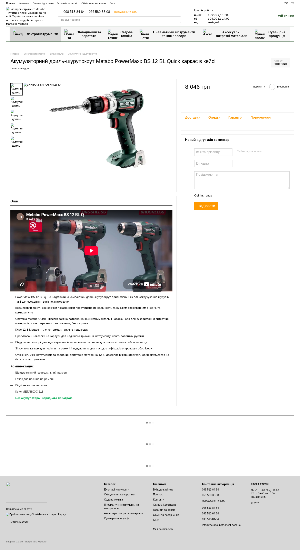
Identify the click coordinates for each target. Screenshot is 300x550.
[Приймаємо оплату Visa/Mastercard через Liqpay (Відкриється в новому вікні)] (36, 514)
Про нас (11, 3)
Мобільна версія (19, 521)
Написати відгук (19, 68)
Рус (292, 3)
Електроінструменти (41, 34)
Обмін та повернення (93, 3)
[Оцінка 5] (245, 195)
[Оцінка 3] (232, 195)
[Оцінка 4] (238, 195)
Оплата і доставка (43, 3)
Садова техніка (126, 34)
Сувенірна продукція (276, 34)
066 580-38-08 (99, 11)
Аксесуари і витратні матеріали (231, 34)
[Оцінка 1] (219, 195)
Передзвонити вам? (125, 11)
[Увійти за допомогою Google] (272, 151)
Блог (112, 3)
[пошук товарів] (177, 19)
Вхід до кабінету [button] (163, 489)
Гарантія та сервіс (67, 3)
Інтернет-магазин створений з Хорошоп (26, 541)
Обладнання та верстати (89, 34)
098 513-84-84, (74, 11)
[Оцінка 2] (225, 195)
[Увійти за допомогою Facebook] (265, 151)
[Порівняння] (251, 16)
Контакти (24, 3)
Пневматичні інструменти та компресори (174, 34)
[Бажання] (262, 16)
